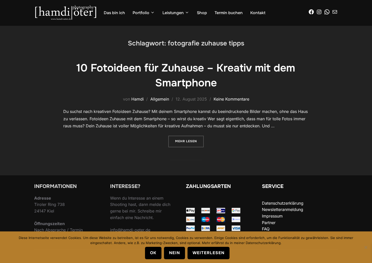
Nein (174, 252)
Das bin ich (114, 12)
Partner (269, 222)
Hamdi (137, 99)
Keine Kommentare (231, 99)
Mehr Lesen (189, 141)
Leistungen (173, 12)
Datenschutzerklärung (282, 203)
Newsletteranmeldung (282, 209)
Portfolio (141, 12)
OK (153, 252)
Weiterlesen (208, 252)
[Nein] (365, 247)
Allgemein (159, 99)
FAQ (266, 228)
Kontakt (257, 12)
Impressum (272, 216)
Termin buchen (229, 12)
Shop (202, 12)
